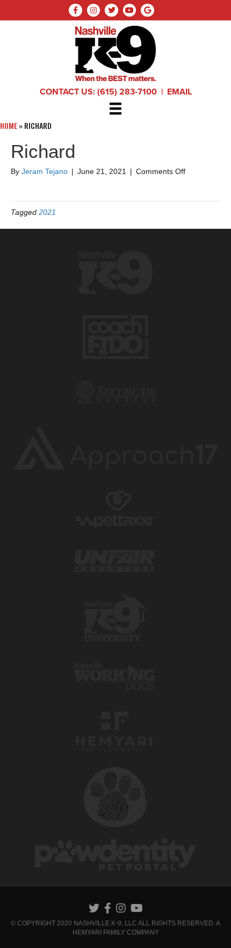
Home (8, 125)
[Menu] (115, 108)
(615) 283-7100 (127, 91)
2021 (47, 212)
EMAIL (179, 91)
